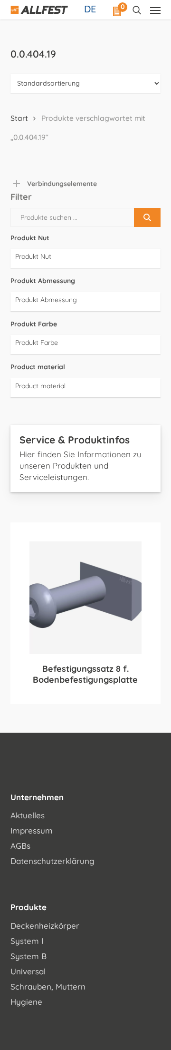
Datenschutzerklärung (52, 861)
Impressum (31, 830)
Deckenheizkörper (44, 926)
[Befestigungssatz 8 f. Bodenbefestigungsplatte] (85, 597)
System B (28, 956)
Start (19, 118)
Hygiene (26, 1002)
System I (26, 941)
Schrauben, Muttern (48, 986)
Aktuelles (27, 815)
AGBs (20, 846)
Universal (28, 971)
